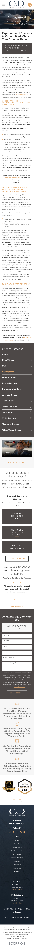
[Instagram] (24, 832)
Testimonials (17, 868)
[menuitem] (17, 354)
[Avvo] (21, 832)
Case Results (17, 864)
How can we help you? (9, 663)
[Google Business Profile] (10, 832)
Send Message (17, 693)
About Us (17, 844)
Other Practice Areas (17, 858)
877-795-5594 (17, 823)
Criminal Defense (17, 847)
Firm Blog (17, 871)
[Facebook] (13, 832)
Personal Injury (17, 854)
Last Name (6, 640)
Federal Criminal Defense (17, 851)
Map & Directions (17, 889)
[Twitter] (17, 832)
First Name (6, 635)
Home (17, 840)
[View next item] (20, 799)
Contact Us (17, 875)
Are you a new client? (9, 657)
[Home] (16, 5)
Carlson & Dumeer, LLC (22, 94)
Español (17, 861)
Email (4, 652)
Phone (5, 646)
